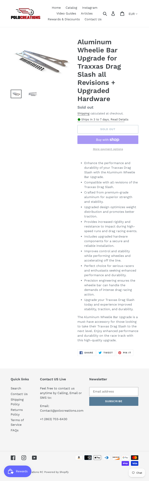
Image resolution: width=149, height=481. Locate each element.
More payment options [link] (108, 149)
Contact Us (19, 394)
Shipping (83, 113)
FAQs (14, 430)
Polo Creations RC (32, 472)
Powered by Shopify (56, 472)
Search (16, 388)
